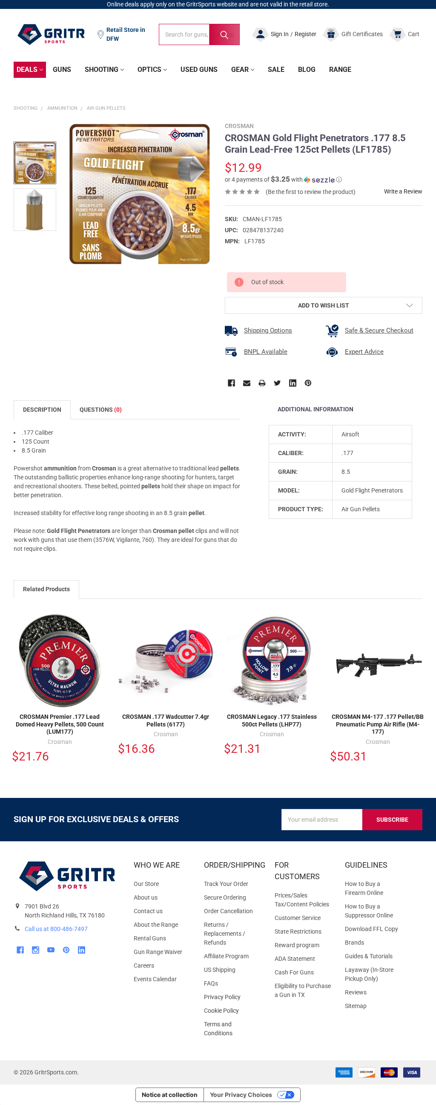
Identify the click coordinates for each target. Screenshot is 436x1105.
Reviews (356, 992)
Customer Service (298, 917)
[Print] (262, 383)
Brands (354, 942)
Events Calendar (155, 979)
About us (146, 897)
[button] (283, 179)
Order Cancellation (228, 911)
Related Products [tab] (46, 589)
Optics (149, 70)
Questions (101, 409)
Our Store (146, 883)
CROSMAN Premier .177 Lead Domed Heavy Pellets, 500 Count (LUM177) (60, 724)
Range (340, 70)
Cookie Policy (232, 1010)
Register (305, 34)
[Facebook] (231, 383)
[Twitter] (277, 383)
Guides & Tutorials (369, 956)
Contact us (148, 911)
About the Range (156, 924)
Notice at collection (170, 1094)
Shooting (101, 70)
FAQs (211, 983)
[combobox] (199, 34)
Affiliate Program (226, 956)
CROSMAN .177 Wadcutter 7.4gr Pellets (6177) (165, 720)
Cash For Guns (294, 972)
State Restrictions (298, 931)
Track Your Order (226, 883)
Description (42, 409)
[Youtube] (50, 950)
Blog (307, 70)
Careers (144, 965)
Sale (276, 70)
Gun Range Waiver (158, 951)
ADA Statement (295, 958)
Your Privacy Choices (241, 1094)
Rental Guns (150, 938)
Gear (240, 70)
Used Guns (199, 70)
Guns (62, 70)
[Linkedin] (292, 383)
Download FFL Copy (371, 929)
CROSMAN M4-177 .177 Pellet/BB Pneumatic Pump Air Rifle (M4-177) (378, 724)
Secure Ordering (225, 897)
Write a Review (403, 191)
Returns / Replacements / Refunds (224, 933)
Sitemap (356, 1005)
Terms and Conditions (232, 1029)
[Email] (246, 383)
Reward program (297, 945)
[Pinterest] (308, 383)
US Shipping (219, 969)
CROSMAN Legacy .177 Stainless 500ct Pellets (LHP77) (272, 720)
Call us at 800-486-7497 (56, 929)
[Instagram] (35, 950)
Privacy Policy (232, 997)
